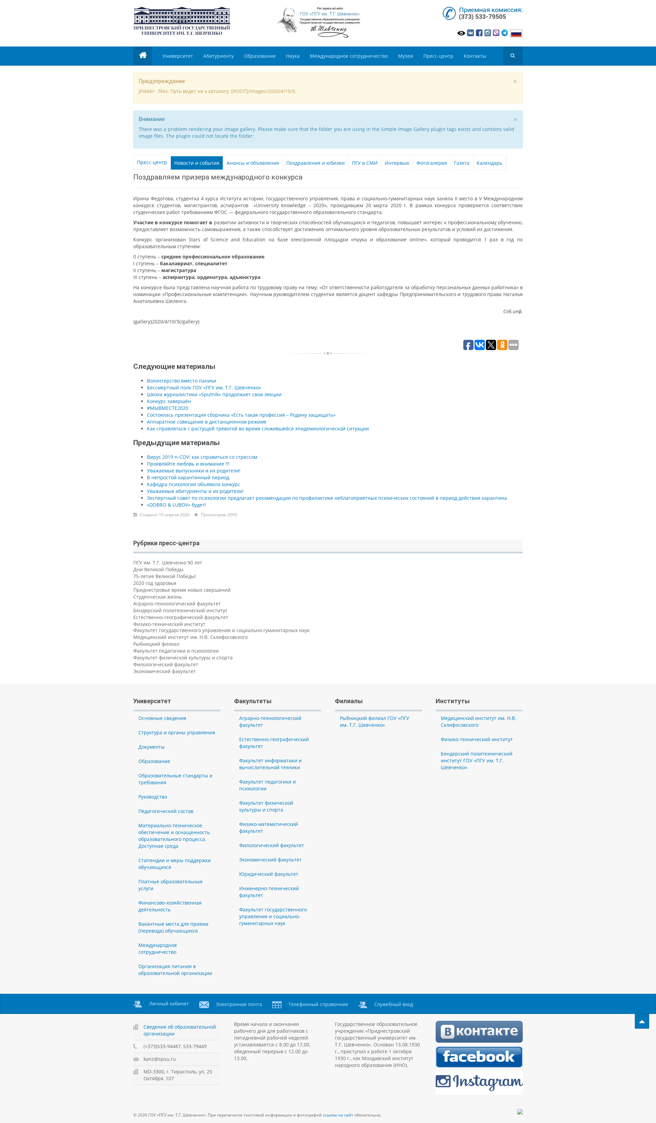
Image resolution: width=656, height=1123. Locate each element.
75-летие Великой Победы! (164, 576)
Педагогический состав (165, 811)
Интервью (397, 163)
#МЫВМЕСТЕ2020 (167, 408)
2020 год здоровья (154, 583)
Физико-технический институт (169, 624)
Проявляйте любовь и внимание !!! (188, 463)
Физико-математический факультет (268, 827)
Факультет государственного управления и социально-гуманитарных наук (221, 630)
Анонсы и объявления (253, 163)
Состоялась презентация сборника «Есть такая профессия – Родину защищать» (241, 415)
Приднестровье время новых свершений (182, 590)
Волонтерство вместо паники (181, 380)
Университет (177, 56)
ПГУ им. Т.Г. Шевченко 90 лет (167, 562)
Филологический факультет (165, 664)
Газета (461, 163)
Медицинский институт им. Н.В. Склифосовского (190, 637)
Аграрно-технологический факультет (177, 603)
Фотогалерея (431, 163)
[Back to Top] (642, 1021)
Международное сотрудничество (349, 56)
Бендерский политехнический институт (180, 610)
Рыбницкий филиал (156, 644)
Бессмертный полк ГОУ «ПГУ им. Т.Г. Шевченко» (204, 387)
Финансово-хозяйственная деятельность (170, 906)
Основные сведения (162, 718)
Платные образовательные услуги (170, 885)
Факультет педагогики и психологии (176, 650)
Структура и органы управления (176, 732)
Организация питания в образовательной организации (175, 969)
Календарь (489, 163)
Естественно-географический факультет (180, 617)
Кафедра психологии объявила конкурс (193, 484)
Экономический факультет (164, 671)
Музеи (405, 56)
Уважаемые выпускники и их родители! (194, 470)
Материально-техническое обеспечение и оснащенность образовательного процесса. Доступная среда (174, 835)
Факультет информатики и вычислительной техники (270, 764)
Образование (260, 56)
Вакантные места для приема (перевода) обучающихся (173, 927)
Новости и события (196, 163)
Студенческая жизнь (157, 596)
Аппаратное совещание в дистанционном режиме (206, 421)
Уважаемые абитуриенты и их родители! (195, 491)
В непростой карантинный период (188, 477)
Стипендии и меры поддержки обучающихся (174, 863)
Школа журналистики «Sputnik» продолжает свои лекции (214, 394)
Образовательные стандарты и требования (175, 779)
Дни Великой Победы (158, 569)
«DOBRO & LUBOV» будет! (176, 505)
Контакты (475, 56)
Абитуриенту (218, 56)
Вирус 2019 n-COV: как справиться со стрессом (202, 457)
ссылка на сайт (338, 1115)
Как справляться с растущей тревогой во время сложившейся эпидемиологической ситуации (258, 428)
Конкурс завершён (169, 401)
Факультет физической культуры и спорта (183, 657)
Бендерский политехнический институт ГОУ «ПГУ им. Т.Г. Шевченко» (476, 760)
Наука (293, 56)
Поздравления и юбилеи (315, 163)
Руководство (152, 796)
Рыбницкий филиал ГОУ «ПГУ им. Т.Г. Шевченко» (374, 721)
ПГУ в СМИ (365, 163)
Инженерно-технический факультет (269, 891)
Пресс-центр (438, 56)
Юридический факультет (268, 874)
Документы (151, 747)
